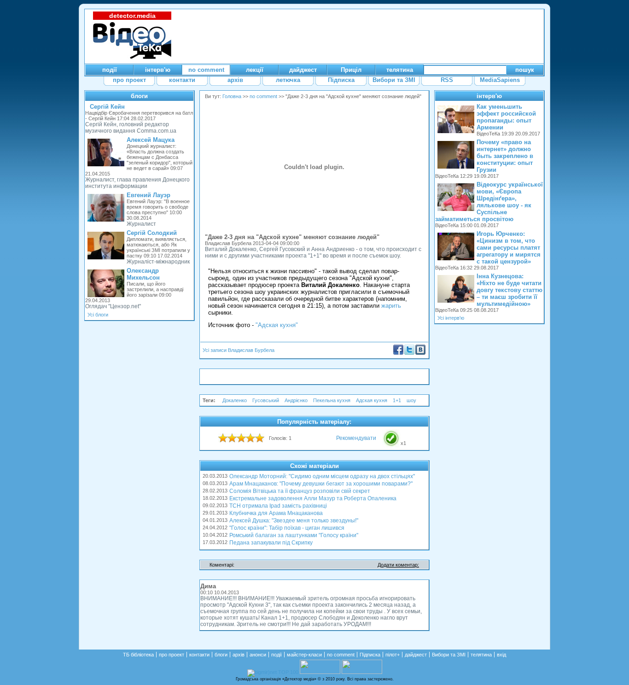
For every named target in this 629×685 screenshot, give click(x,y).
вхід (501, 654)
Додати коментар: (398, 565)
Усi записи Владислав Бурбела (238, 350)
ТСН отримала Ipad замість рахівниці (278, 506)
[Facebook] (398, 353)
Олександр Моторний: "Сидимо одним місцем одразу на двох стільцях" (322, 476)
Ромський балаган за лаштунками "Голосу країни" (293, 535)
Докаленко (234, 400)
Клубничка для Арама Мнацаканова (276, 513)
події (276, 654)
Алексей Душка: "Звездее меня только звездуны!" (293, 520)
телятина (481, 654)
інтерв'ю (489, 96)
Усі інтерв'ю (450, 318)
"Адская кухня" (277, 325)
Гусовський (265, 400)
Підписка (370, 654)
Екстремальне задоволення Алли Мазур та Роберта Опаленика (312, 498)
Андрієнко (296, 400)
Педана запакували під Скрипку (271, 542)
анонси (258, 654)
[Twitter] (409, 353)
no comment (263, 96)
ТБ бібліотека (138, 654)
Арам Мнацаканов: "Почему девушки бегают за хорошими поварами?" (321, 483)
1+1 (397, 400)
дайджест (416, 654)
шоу (411, 400)
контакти (199, 654)
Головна (231, 96)
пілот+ (392, 654)
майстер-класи (304, 654)
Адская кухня (371, 400)
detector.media (132, 15)
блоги (139, 96)
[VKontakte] (420, 353)
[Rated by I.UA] (320, 672)
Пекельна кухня (331, 400)
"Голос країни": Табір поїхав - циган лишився (286, 528)
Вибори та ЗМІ (449, 654)
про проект (171, 654)
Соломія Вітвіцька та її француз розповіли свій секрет (299, 491)
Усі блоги (97, 314)
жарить (391, 305)
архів (239, 654)
